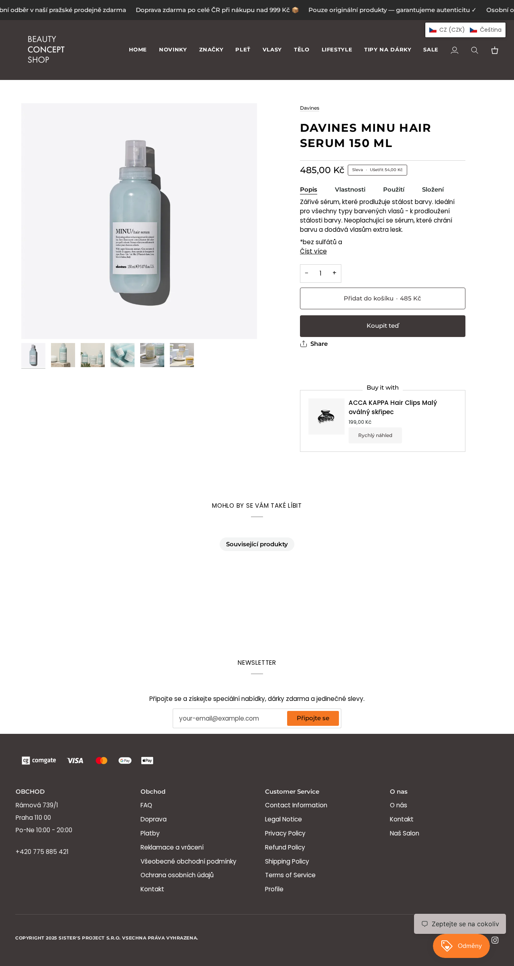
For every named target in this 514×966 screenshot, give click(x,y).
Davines (309, 108)
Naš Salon (404, 833)
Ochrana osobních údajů (177, 875)
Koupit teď (383, 325)
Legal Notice (283, 819)
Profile (274, 889)
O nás (398, 805)
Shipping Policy (287, 861)
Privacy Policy (285, 833)
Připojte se (313, 718)
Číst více (313, 251)
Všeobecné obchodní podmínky (189, 861)
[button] (211, 50)
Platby (150, 833)
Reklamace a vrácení (172, 847)
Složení (433, 189)
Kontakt (152, 889)
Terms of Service (290, 875)
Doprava (154, 819)
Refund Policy (285, 847)
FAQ (146, 805)
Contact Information (296, 805)
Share (319, 343)
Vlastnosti (350, 189)
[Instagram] (495, 940)
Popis (308, 189)
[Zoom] (139, 221)
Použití (393, 189)
